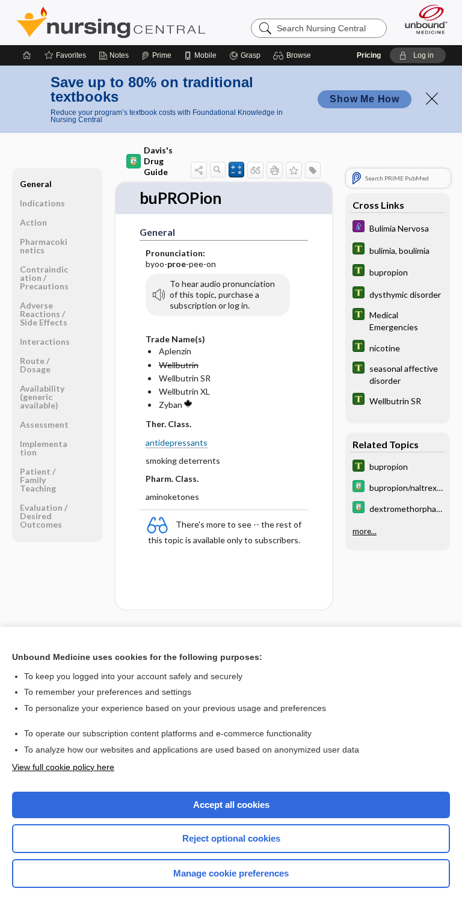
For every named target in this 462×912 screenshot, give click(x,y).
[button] (294, 55)
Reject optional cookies (231, 838)
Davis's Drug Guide (158, 161)
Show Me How (364, 99)
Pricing (369, 55)
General (36, 184)
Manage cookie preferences (231, 873)
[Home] (27, 55)
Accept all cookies (231, 805)
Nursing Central (111, 22)
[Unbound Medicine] (422, 19)
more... (365, 531)
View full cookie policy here (63, 767)
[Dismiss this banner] (432, 99)
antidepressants (177, 442)
